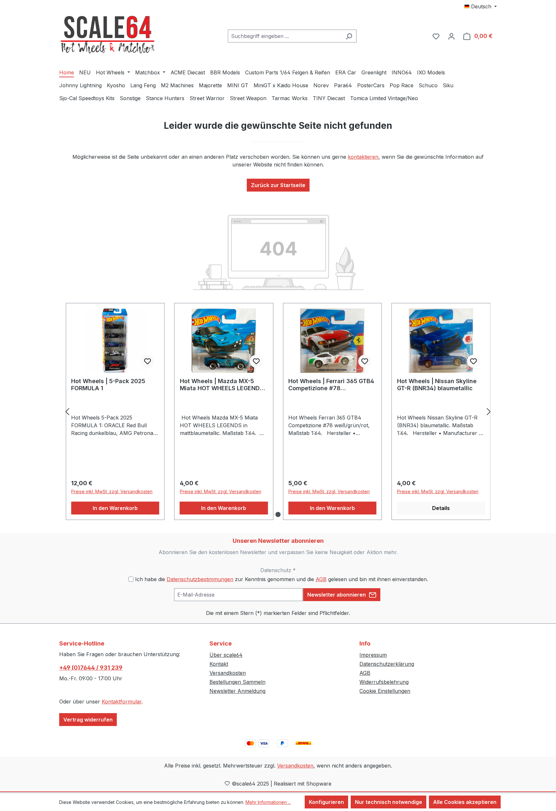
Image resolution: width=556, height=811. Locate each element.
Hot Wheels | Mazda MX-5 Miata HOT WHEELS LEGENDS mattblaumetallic (221, 385)
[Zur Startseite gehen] (107, 35)
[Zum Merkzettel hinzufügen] (147, 361)
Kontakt (218, 664)
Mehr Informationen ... (268, 802)
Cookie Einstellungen (384, 691)
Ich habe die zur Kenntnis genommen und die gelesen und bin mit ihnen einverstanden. (281, 579)
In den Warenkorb (115, 508)
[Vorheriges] (67, 411)
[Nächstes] (489, 411)
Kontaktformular (122, 701)
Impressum (373, 655)
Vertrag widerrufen (88, 719)
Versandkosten (227, 673)
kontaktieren (363, 157)
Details (441, 508)
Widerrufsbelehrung (384, 682)
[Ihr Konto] (451, 36)
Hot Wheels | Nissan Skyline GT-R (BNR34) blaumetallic (437, 384)
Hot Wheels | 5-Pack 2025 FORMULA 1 (108, 384)
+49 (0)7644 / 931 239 (91, 667)
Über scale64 (226, 655)
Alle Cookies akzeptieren (464, 802)
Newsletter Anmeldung (237, 691)
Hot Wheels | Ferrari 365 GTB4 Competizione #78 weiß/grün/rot (331, 385)
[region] (278, 411)
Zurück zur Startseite (278, 185)
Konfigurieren (326, 802)
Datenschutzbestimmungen (200, 579)
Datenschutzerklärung (386, 664)
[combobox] (285, 36)
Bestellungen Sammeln (237, 682)
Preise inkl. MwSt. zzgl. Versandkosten (112, 491)
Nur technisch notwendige (388, 802)
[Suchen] (349, 36)
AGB (321, 579)
